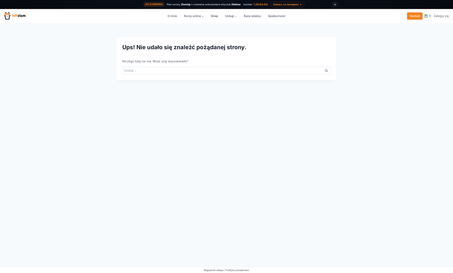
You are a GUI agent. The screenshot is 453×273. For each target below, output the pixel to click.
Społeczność (276, 16)
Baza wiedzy (252, 16)
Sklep (214, 16)
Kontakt (415, 16)
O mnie (172, 16)
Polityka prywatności (237, 270)
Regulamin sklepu (214, 270)
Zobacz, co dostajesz (287, 4)
